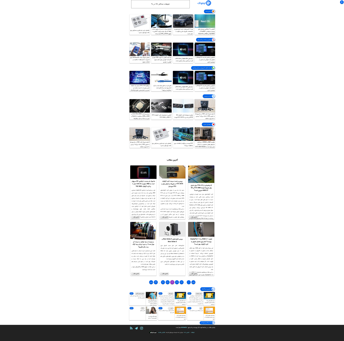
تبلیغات (192, 332)
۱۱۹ (172, 282)
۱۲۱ (163, 282)
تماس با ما (186, 332)
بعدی (151, 282)
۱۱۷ (181, 282)
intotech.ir (184, 327)
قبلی (193, 282)
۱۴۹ (156, 282)
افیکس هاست (161, 332)
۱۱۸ (177, 282)
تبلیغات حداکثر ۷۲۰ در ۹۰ (160, 4)
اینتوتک (201, 3)
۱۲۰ (168, 282)
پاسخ (189, 293)
